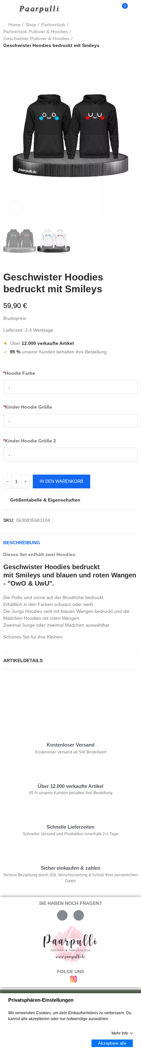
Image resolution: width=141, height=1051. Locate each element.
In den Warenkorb (61, 481)
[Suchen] (111, 8)
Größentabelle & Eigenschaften (45, 500)
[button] (9, 136)
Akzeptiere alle (112, 1043)
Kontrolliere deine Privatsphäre (41, 694)
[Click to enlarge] (14, 207)
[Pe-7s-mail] (62, 915)
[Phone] (78, 915)
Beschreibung (21, 542)
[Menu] (10, 9)
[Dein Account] (134, 9)
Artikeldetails (23, 660)
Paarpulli (39, 8)
